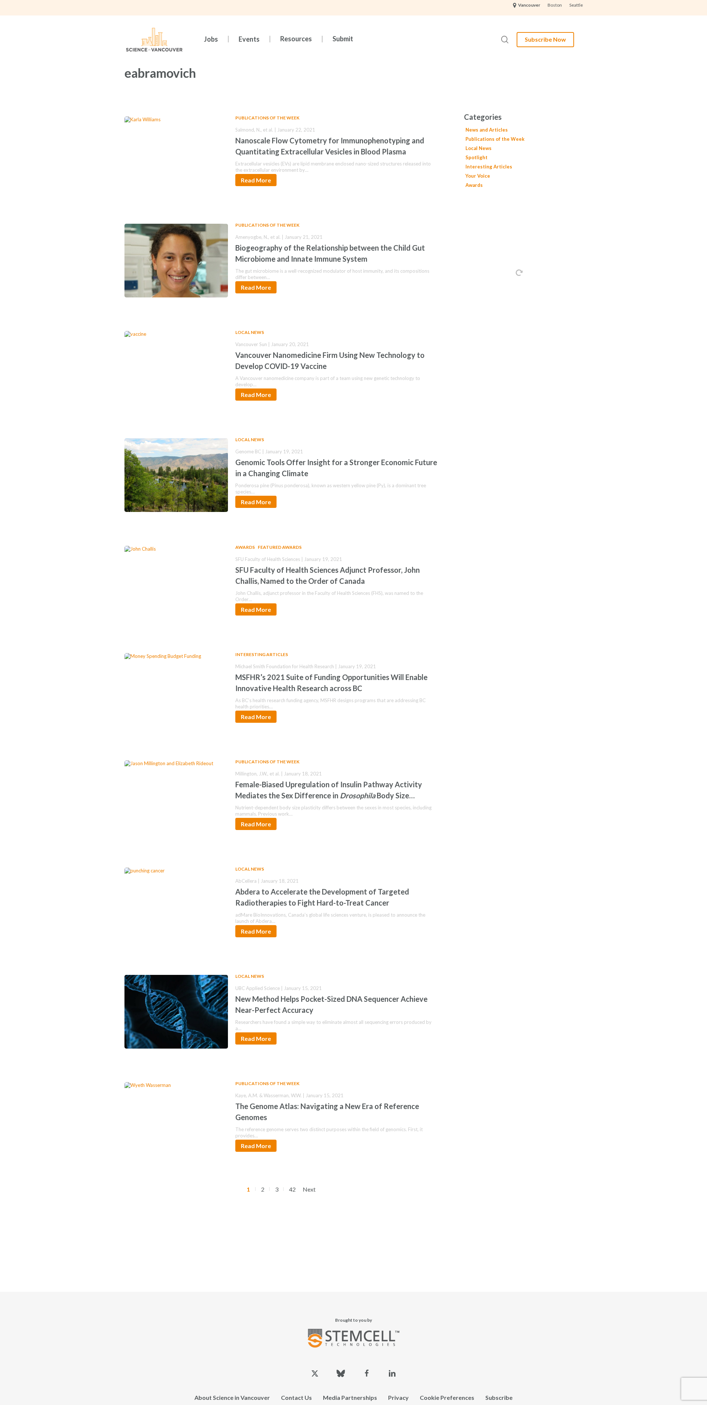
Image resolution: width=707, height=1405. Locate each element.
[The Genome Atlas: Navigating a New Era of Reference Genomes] (176, 1117)
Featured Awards (280, 547)
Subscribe (499, 1397)
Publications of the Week (267, 118)
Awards (245, 547)
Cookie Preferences (447, 1397)
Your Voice (477, 176)
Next (309, 1189)
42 (292, 1189)
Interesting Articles (261, 654)
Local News (249, 332)
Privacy (398, 1397)
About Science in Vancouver (232, 1397)
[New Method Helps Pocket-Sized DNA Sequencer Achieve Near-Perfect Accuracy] (176, 1010)
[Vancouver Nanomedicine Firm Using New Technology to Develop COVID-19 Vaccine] (176, 366)
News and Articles (486, 130)
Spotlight (476, 157)
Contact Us (296, 1397)
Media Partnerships (350, 1397)
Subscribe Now (545, 39)
